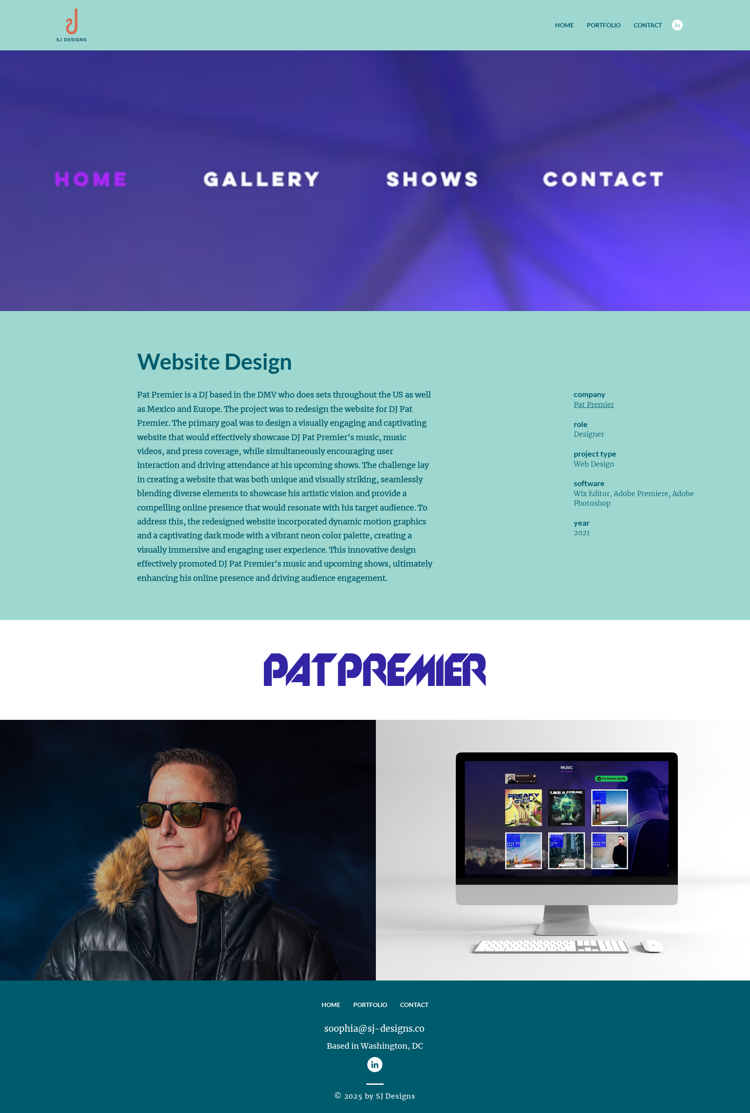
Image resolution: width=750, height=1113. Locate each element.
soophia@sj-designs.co (374, 1028)
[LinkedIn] (677, 25)
